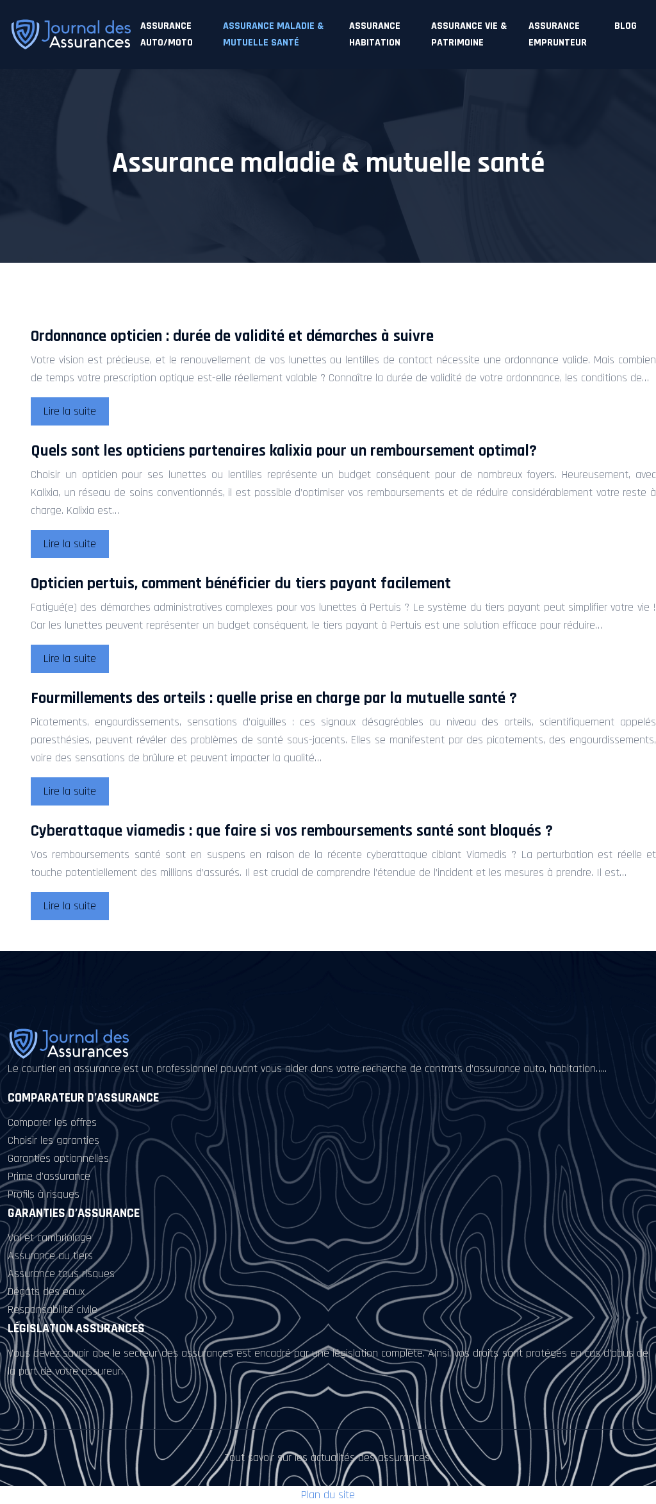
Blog (625, 26)
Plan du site (328, 1494)
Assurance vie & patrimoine (469, 34)
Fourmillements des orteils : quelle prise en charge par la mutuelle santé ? (274, 698)
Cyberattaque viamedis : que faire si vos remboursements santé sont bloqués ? (292, 831)
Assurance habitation (374, 34)
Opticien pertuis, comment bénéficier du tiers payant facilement (241, 584)
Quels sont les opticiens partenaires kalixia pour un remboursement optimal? (284, 451)
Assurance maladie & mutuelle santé (273, 34)
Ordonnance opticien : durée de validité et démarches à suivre (232, 336)
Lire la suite (70, 411)
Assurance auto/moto (166, 34)
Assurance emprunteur (558, 34)
